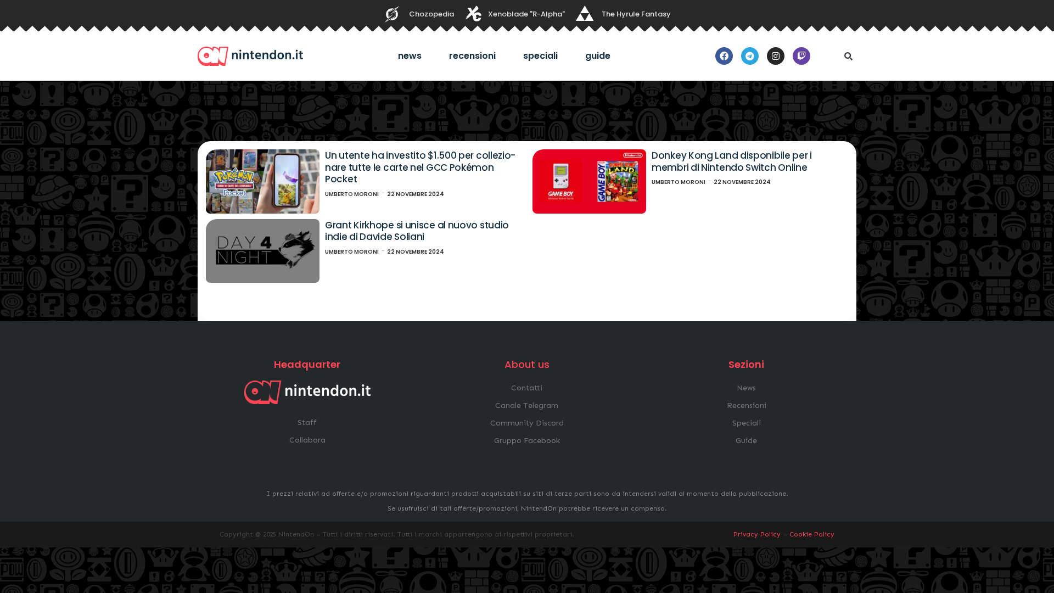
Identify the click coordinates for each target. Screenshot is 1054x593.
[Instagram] (775, 56)
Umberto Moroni (352, 194)
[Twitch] (801, 56)
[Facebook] (724, 56)
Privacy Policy (757, 534)
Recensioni (472, 55)
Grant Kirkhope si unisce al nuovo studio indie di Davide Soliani (417, 231)
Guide (597, 55)
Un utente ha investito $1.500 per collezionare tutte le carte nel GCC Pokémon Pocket (420, 167)
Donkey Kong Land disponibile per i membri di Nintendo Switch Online (732, 161)
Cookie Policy (811, 534)
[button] (848, 56)
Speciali (540, 55)
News (410, 55)
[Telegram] (750, 56)
